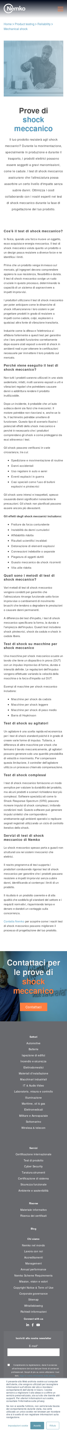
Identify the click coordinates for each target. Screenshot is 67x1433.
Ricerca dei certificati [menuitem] (33, 1215)
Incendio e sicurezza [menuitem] (33, 1061)
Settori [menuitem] (34, 1036)
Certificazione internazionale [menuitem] (34, 1154)
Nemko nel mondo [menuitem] (33, 1245)
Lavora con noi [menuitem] (33, 1251)
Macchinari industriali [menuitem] (33, 1079)
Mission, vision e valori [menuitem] (33, 1281)
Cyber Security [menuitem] (33, 1166)
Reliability (44, 24)
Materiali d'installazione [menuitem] (33, 1073)
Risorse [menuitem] (33, 1203)
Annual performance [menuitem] (33, 1269)
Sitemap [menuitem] (33, 1299)
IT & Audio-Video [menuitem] (33, 1085)
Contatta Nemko (14, 921)
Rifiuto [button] (53, 1425)
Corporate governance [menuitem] (33, 1293)
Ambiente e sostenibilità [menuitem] (33, 1190)
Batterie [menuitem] (34, 1049)
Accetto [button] (37, 1425)
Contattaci (33, 1006)
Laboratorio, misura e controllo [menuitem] (33, 1091)
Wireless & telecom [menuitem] (33, 1128)
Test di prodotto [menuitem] (34, 1160)
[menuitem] (33, 1139)
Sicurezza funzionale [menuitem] (33, 1184)
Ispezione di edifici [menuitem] (33, 1055)
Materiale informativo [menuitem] (33, 1210)
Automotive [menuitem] (33, 1043)
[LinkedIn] (27, 1324)
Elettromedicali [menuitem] (33, 1109)
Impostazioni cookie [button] (18, 1425)
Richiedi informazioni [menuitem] (33, 1311)
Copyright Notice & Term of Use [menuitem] (33, 1287)
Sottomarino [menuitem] (33, 1121)
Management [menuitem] (33, 1263)
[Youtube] (38, 1324)
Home (8, 24)
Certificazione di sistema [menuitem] (33, 1178)
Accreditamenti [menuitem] (33, 1257)
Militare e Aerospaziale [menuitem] (33, 1115)
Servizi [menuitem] (33, 1148)
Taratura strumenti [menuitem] (33, 1172)
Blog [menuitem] (33, 1228)
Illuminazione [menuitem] (33, 1097)
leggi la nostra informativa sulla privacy (37, 1375)
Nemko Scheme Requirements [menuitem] (33, 1275)
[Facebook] (33, 1324)
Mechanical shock (16, 29)
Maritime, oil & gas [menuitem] (33, 1103)
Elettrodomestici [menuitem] (33, 1067)
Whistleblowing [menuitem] (33, 1305)
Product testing (24, 24)
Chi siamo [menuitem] (33, 1239)
